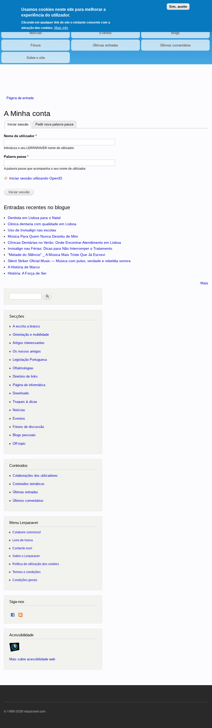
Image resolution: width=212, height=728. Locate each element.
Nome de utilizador (20, 136)
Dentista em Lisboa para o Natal (34, 218)
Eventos (105, 32)
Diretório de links (25, 376)
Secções (16, 316)
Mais (204, 283)
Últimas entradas (105, 45)
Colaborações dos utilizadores (35, 475)
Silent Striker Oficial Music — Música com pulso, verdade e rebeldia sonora (69, 261)
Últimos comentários (175, 45)
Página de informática (29, 385)
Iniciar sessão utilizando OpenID (35, 178)
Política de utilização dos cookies (35, 564)
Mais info (61, 28)
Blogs (175, 32)
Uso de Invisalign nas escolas (32, 230)
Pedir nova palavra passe (54, 124)
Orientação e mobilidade (31, 334)
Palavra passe (16, 157)
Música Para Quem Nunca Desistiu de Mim (43, 236)
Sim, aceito (178, 7)
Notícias (35, 32)
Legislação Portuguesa (30, 360)
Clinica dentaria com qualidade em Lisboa (42, 224)
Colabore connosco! (26, 532)
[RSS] (20, 613)
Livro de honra (22, 540)
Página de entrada (20, 97)
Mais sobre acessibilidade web (32, 659)
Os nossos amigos (27, 351)
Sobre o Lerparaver (26, 556)
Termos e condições (26, 572)
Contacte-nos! (22, 548)
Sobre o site (36, 57)
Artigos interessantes (28, 343)
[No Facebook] (13, 613)
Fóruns (36, 45)
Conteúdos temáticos (28, 484)
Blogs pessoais (24, 435)
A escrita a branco (26, 326)
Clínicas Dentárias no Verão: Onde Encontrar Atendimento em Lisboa (64, 242)
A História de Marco (24, 267)
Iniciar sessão (19, 124)
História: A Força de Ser (27, 273)
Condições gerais (24, 580)
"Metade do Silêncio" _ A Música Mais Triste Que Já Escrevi (56, 255)
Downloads (21, 393)
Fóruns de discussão (28, 427)
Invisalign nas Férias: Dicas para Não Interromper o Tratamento (60, 248)
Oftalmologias (23, 368)
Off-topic (19, 443)
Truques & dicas (25, 402)
